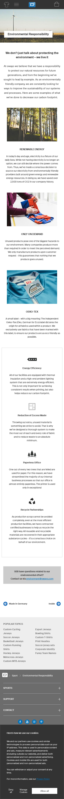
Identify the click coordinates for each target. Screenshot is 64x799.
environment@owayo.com (39, 578)
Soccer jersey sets (45, 645)
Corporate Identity (45, 649)
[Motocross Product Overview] (6, 4)
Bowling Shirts (42, 633)
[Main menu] (16, 4)
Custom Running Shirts (12, 647)
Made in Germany (18, 603)
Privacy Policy (43, 779)
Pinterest (41, 721)
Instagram (34, 721)
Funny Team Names (45, 653)
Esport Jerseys (43, 629)
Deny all (11, 790)
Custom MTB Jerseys (14, 661)
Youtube (27, 721)
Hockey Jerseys (11, 653)
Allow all (44, 791)
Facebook (20, 721)
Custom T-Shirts (44, 637)
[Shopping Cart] (57, 4)
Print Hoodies (42, 641)
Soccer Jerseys (11, 637)
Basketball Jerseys (13, 641)
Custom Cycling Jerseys (11, 631)
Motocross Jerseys (13, 657)
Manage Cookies (23, 790)
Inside (52, 603)
